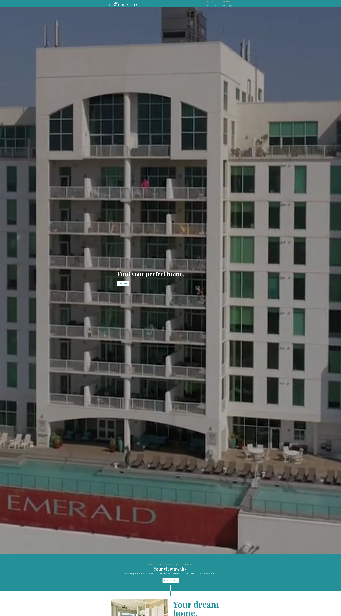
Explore (123, 283)
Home (207, 5)
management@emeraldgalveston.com (210, 1)
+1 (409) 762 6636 (226, 1)
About (216, 5)
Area (223, 5)
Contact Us (170, 580)
